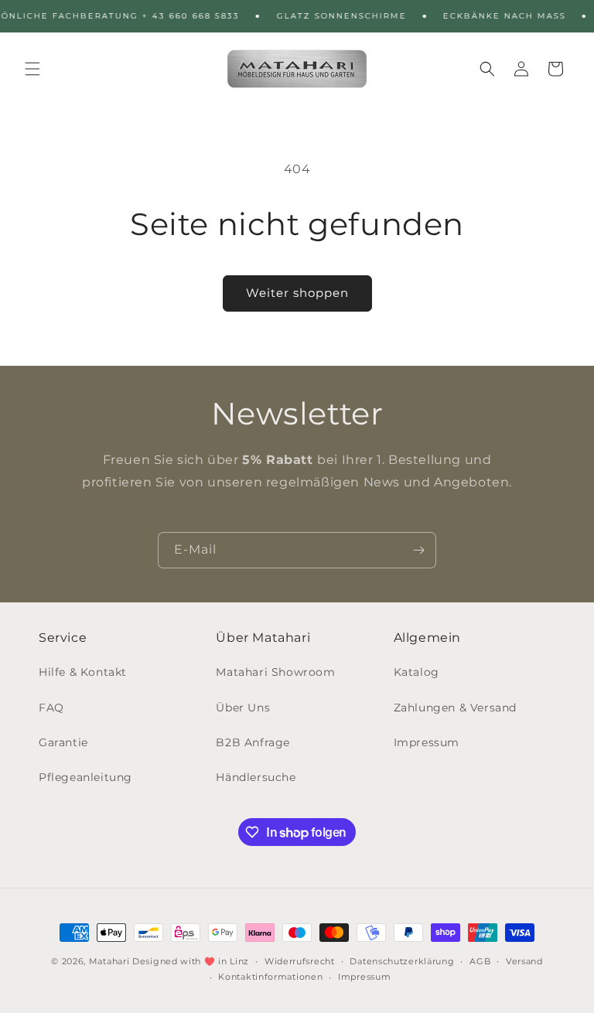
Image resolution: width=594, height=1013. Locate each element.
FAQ (51, 708)
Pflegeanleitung (85, 777)
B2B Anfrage (253, 742)
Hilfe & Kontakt (83, 672)
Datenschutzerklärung (402, 961)
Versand (524, 961)
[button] (32, 69)
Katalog (416, 672)
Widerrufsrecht (300, 961)
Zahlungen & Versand (455, 708)
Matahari (109, 961)
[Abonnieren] (418, 550)
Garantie (63, 742)
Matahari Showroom (275, 672)
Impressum (426, 742)
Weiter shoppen (297, 292)
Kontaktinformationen (270, 976)
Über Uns (243, 708)
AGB (479, 961)
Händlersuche (255, 777)
